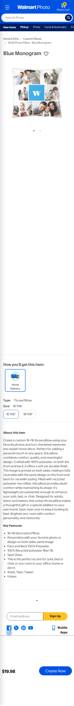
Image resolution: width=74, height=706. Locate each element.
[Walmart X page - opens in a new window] (16, 627)
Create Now (55, 671)
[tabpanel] (37, 93)
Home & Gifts (11, 38)
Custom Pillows (32, 38)
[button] (46, 53)
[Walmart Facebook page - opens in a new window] (9, 627)
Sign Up (55, 616)
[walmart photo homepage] (33, 7)
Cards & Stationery (56, 27)
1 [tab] (33, 130)
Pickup (24, 27)
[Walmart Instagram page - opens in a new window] (9, 632)
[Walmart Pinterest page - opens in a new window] (23, 627)
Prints (36, 27)
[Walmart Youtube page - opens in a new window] (30, 627)
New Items (9, 27)
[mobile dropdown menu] (7, 7)
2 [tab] (39, 130)
